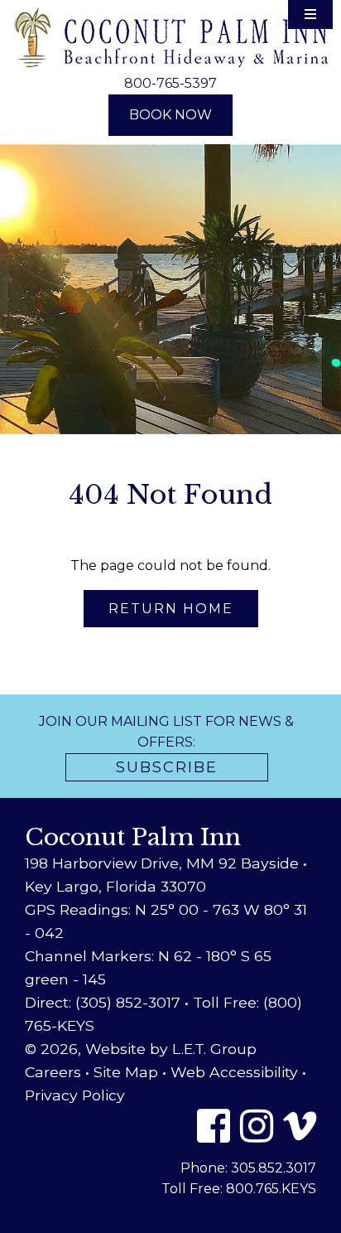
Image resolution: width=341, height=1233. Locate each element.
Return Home (170, 608)
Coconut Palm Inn (171, 37)
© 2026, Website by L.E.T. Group (141, 1048)
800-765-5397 (170, 83)
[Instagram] (256, 1126)
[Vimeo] (299, 1126)
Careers (53, 1072)
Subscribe (167, 767)
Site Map (126, 1072)
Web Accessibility (234, 1072)
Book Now (170, 115)
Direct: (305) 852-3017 (102, 1002)
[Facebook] (213, 1126)
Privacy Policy (75, 1095)
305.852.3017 (273, 1168)
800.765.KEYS (271, 1189)
